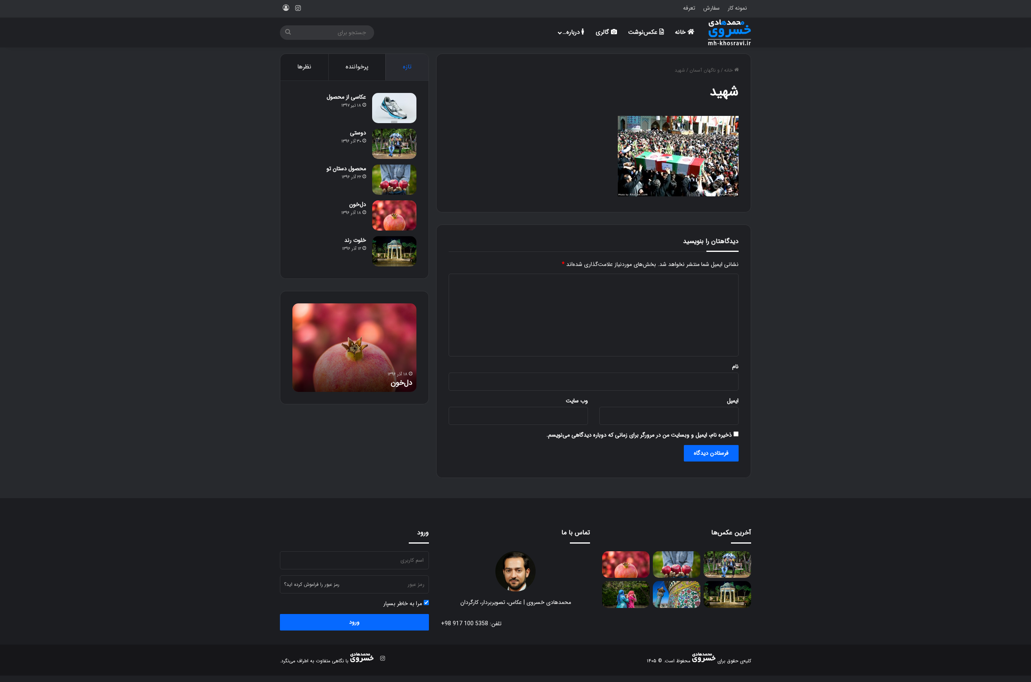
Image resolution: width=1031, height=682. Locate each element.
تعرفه (689, 8)
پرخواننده (357, 67)
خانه (681, 32)
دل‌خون (357, 204)
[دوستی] (394, 144)
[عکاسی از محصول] (394, 108)
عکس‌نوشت (643, 32)
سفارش (711, 8)
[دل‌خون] (394, 215)
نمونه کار (737, 8)
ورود (354, 622)
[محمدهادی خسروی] (729, 32)
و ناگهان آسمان (704, 70)
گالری (603, 32)
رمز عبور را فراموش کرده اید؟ (312, 584)
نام (735, 366)
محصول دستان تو (346, 168)
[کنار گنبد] (676, 594)
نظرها (304, 67)
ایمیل (733, 400)
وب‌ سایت (577, 400)
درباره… (572, 32)
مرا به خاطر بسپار (403, 604)
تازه (407, 67)
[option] (354, 347)
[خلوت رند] (394, 251)
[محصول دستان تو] (394, 180)
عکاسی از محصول (346, 97)
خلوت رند (355, 240)
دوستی (358, 132)
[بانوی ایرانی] (626, 594)
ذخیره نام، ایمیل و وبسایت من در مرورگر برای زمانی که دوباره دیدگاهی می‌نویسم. (639, 435)
